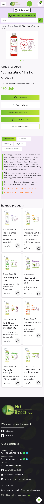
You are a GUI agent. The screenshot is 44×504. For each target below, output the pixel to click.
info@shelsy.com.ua (14, 475)
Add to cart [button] (17, 246)
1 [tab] (20, 60)
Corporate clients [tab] (12, 149)
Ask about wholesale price (20, 112)
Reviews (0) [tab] (24, 139)
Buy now (23, 98)
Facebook (9, 435)
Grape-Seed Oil (14, 26)
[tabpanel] (22, 45)
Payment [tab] (19, 144)
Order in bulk (23, 119)
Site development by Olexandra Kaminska (20, 490)
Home (3, 26)
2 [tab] (23, 60)
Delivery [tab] (8, 144)
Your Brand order (22, 126)
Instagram (9, 431)
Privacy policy (7, 485)
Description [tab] (9, 139)
